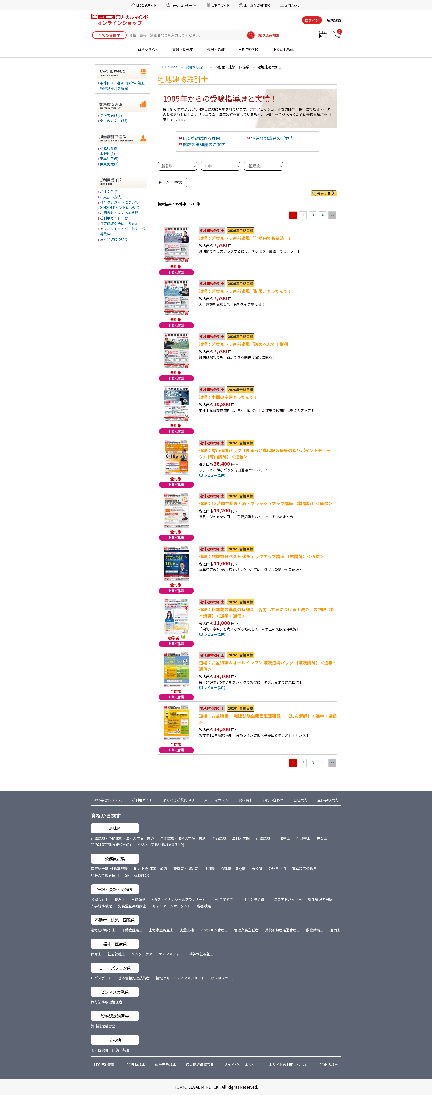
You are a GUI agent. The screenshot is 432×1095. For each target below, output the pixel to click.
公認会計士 (99, 899)
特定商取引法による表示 (119, 223)
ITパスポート (101, 977)
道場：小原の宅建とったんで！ (228, 397)
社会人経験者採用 (105, 875)
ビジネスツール (223, 977)
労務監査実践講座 (132, 905)
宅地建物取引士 (103, 929)
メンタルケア (142, 953)
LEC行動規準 (134, 1064)
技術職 (209, 868)
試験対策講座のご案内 (204, 144)
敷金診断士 (315, 929)
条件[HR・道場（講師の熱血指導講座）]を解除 (122, 85)
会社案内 (301, 799)
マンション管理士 (214, 929)
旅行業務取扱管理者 (106, 1001)
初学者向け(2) (111, 115)
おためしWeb (283, 49)
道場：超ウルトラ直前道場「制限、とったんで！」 (247, 291)
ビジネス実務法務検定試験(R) (160, 844)
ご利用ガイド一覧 (114, 218)
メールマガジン (216, 799)
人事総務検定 (101, 905)
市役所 (257, 868)
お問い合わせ (273, 799)
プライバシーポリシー (241, 1064)
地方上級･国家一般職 (150, 868)
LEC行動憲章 (104, 1064)
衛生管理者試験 (320, 899)
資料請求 (245, 799)
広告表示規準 (165, 1064)
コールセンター (181, 5)
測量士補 (187, 929)
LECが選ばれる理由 (201, 138)
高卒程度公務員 (304, 868)
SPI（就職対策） (138, 875)
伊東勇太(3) (109, 163)
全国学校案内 (328, 799)
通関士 (335, 929)
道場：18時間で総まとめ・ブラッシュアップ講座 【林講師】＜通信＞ (265, 503)
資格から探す (148, 49)
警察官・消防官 (186, 868)
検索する (324, 193)
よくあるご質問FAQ (257, 5)
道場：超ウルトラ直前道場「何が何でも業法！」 (245, 238)
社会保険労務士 (255, 899)
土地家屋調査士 (161, 929)
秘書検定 (204, 905)
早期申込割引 (249, 49)
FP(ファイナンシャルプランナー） (179, 899)
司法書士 (283, 838)
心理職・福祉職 (233, 868)
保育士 (96, 953)
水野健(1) (107, 153)
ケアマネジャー (171, 953)
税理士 (120, 899)
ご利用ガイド (221, 5)
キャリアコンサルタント (171, 905)
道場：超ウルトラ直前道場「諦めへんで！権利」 (245, 344)
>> (332, 214)
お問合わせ (292, 5)
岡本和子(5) (109, 158)
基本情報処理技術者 (134, 977)
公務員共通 (277, 868)
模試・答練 (216, 49)
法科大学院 (241, 838)
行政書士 (303, 838)
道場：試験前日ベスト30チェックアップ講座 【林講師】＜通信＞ (261, 556)
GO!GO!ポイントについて (120, 207)
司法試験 (263, 838)
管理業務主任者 (246, 929)
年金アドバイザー (288, 899)
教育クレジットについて (119, 202)
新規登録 (334, 20)
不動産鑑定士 (132, 929)
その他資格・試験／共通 (110, 1049)
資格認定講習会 (103, 1025)
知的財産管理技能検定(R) (111, 844)
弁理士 (322, 838)
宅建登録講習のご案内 (272, 138)
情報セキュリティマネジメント (180, 977)
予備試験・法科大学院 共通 (183, 838)
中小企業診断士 (224, 899)
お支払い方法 (110, 196)
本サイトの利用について (288, 1064)
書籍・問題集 (183, 49)
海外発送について (114, 239)
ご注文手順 (109, 191)
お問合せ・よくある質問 (119, 212)
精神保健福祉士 (201, 953)
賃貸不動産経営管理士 (282, 929)
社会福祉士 (116, 953)
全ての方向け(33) (114, 120)
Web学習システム (108, 799)
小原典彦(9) (109, 148)
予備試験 (219, 838)
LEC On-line (168, 66)
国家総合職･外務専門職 (109, 868)
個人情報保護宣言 (200, 1064)
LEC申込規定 (328, 1064)
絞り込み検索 (269, 35)
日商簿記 (139, 899)
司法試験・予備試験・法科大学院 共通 (122, 838)
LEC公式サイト (146, 5)
